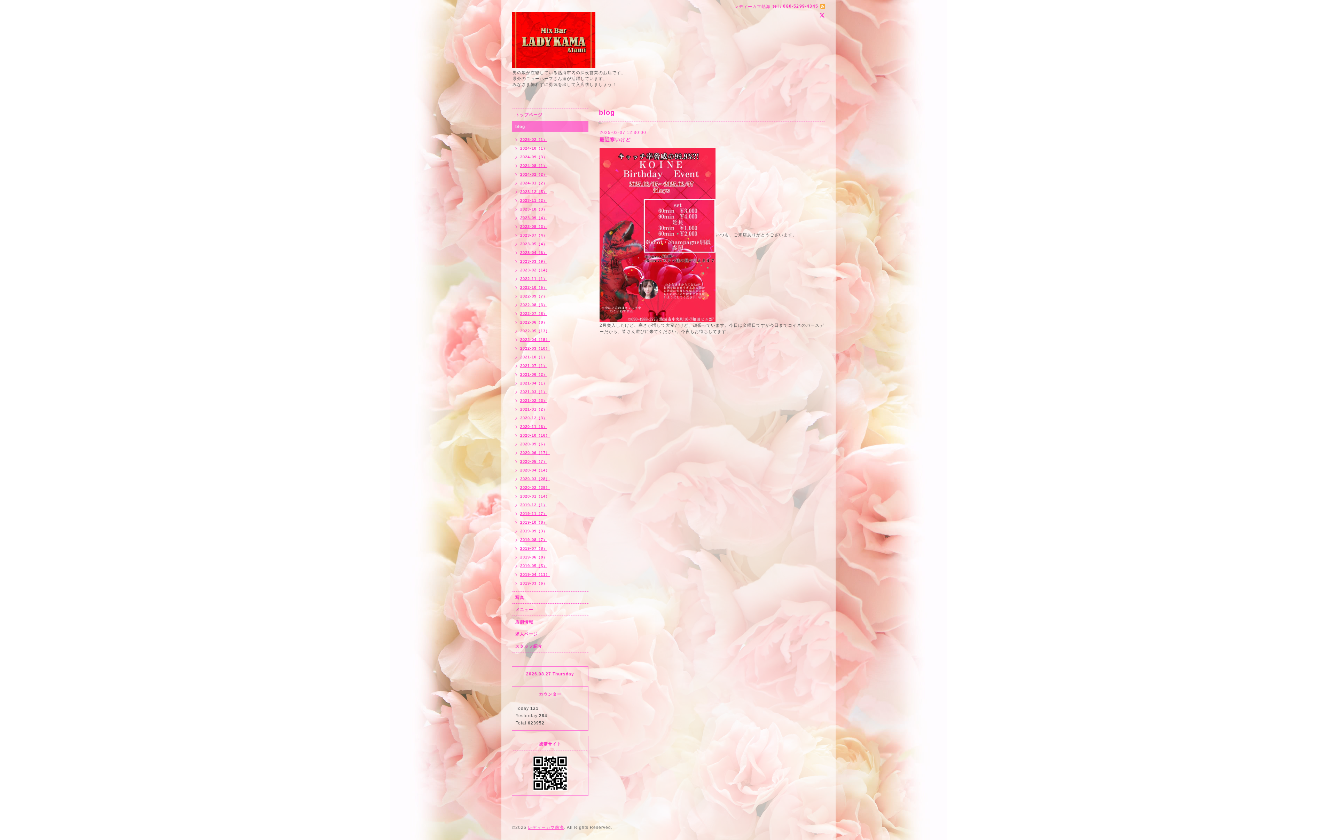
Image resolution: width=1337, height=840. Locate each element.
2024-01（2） (533, 183)
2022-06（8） (533, 322)
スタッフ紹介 (528, 646)
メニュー (524, 609)
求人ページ (526, 634)
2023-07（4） (533, 235)
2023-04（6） (533, 253)
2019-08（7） (533, 540)
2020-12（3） (533, 418)
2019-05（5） (533, 566)
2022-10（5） (533, 287)
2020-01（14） (535, 496)
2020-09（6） (533, 444)
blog (520, 126)
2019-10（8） (533, 522)
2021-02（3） (533, 400)
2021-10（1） (533, 357)
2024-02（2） (533, 174)
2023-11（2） (533, 200)
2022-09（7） (533, 296)
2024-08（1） (533, 166)
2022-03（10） (535, 348)
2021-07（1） (533, 366)
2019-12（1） (533, 505)
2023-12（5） (533, 192)
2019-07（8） (533, 548)
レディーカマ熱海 (546, 827)
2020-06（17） (535, 453)
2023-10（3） (533, 209)
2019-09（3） (533, 531)
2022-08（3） (533, 305)
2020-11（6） (533, 427)
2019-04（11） (535, 574)
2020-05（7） (533, 461)
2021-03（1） (533, 392)
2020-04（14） (535, 470)
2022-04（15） (535, 340)
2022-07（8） (533, 313)
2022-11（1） (533, 279)
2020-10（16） (535, 435)
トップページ (528, 114)
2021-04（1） (533, 383)
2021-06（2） (533, 374)
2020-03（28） (535, 479)
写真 (519, 597)
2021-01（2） (533, 409)
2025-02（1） (533, 139)
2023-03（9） (533, 261)
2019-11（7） (533, 514)
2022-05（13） (535, 331)
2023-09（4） (533, 218)
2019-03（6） (533, 583)
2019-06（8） (533, 557)
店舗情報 (524, 621)
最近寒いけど (615, 139)
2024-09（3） (533, 157)
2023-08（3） (533, 226)
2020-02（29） (535, 487)
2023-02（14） (535, 270)
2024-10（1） (533, 148)
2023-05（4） (533, 244)
